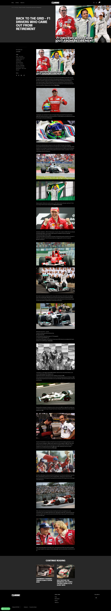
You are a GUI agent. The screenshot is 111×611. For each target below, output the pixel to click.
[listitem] (16, 75)
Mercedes (22, 65)
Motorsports (18, 68)
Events (56, 600)
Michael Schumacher (20, 66)
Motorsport (17, 7)
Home (13, 7)
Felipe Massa (18, 60)
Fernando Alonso (19, 62)
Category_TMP (19, 59)
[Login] (96, 2)
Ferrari (17, 63)
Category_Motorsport (20, 57)
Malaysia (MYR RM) (15, 607)
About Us (22, 2)
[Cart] (98, 2)
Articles (17, 2)
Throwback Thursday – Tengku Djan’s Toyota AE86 (44, 580)
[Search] (93, 2)
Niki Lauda (24, 68)
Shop (13, 2)
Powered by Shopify (33, 607)
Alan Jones (21, 56)
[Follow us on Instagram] (96, 597)
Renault (17, 69)
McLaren (18, 65)
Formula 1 (21, 63)
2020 (17, 56)
